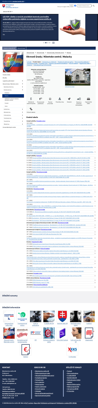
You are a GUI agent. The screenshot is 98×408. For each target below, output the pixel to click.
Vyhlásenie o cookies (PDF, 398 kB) (67, 403)
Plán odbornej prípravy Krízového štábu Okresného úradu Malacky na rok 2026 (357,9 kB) (56, 261)
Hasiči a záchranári (40, 387)
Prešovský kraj (7, 115)
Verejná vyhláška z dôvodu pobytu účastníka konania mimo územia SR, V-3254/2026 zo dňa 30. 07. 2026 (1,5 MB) (61, 160)
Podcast (69, 371)
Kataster (29, 65)
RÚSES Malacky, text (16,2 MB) (40, 280)
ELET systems (29, 403)
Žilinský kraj (6, 124)
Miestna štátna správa (73, 384)
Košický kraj (6, 109)
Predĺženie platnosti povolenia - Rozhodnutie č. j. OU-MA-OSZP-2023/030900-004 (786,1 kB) (56, 227)
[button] (8, 11)
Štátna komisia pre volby (42, 373)
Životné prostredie (32, 63)
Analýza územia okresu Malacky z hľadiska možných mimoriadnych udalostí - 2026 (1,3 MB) (56, 253)
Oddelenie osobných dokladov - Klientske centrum (12, 99)
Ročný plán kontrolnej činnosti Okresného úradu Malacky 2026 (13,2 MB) (51, 244)
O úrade (29, 62)
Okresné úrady (21, 48)
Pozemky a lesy (43, 63)
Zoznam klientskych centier (9, 127)
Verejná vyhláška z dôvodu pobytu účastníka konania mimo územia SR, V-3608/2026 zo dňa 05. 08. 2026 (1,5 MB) (61, 158)
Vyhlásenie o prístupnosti (48, 403)
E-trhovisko (70, 391)
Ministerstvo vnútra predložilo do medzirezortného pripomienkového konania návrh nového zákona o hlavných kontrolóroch (27, 19)
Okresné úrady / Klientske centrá (10, 84)
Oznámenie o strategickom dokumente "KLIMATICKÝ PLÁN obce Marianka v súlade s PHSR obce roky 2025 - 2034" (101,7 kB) (59, 202)
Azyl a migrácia (39, 382)
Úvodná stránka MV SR (9, 48)
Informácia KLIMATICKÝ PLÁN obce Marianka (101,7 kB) (47, 234)
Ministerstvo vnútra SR (42, 371)
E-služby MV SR (71, 375)
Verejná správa (39, 384)
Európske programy (41, 378)
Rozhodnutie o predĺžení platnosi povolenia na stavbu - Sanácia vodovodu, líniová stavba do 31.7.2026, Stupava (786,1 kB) (58, 181)
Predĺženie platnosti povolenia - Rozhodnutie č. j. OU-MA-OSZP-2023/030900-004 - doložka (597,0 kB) (59, 225)
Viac (4, 36)
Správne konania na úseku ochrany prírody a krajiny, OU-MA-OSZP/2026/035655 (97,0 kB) (55, 232)
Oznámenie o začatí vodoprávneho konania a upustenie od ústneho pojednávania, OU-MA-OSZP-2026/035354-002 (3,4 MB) (58, 192)
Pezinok (6, 103)
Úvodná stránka (6, 74)
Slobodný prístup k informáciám (42, 65)
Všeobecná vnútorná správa (65, 62)
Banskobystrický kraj (8, 87)
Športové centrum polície (42, 395)
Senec (6, 106)
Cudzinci (69, 382)
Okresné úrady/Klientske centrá (44, 375)
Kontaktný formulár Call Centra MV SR (13, 393)
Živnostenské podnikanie (82, 62)
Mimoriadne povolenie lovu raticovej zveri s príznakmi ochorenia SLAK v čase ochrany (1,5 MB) (57, 275)
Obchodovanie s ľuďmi (73, 380)
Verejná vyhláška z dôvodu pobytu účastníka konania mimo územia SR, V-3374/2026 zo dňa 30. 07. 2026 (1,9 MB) (61, 162)
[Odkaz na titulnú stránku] (10, 5)
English (71, 5)
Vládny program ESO (73, 387)
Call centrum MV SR (72, 389)
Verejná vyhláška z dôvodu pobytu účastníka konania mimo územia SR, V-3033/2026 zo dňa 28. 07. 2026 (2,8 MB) (61, 170)
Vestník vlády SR (72, 378)
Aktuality (5, 78)
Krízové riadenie (73, 63)
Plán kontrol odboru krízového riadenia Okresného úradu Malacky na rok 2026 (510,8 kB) (55, 251)
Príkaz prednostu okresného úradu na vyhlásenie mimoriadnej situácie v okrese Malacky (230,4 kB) (58, 246)
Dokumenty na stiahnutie (49, 62)
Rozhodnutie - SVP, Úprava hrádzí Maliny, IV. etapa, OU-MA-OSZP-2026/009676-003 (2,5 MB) (55, 218)
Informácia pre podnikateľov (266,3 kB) (43, 287)
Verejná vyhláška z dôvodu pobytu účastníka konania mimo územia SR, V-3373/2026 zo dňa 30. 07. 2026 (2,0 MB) (61, 167)
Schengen (38, 391)
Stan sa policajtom (72, 373)
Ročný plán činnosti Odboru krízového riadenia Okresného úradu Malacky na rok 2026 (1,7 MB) (57, 263)
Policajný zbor (39, 380)
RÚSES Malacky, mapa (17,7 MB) (41, 282)
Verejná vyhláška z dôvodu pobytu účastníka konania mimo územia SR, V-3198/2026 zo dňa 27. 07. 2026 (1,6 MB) (61, 165)
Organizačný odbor (84, 63)
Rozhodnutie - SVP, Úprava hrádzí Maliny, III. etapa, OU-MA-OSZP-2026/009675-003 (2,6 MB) (56, 220)
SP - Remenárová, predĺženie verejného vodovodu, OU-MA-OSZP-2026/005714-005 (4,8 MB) (56, 212)
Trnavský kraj (7, 121)
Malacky (6, 95)
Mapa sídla (37, 403)
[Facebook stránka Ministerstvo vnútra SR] (75, 6)
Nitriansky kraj (7, 112)
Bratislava (7, 92)
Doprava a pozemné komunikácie (58, 63)
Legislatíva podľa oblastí (8, 81)
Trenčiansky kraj (7, 118)
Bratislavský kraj (7, 90)
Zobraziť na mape (69, 86)
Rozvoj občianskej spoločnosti (44, 393)
